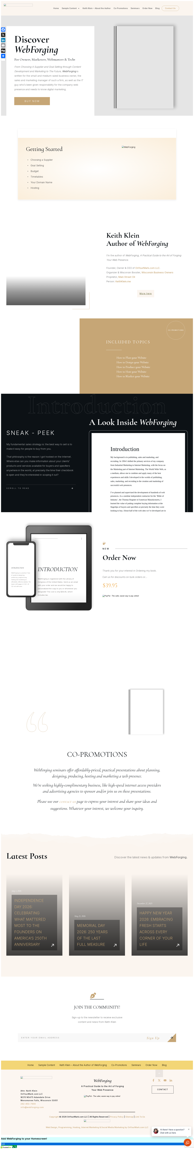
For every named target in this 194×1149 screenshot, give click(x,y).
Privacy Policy (117, 1116)
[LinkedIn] (3, 40)
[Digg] (3, 50)
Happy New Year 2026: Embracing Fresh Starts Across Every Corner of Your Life (160, 915)
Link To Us (140, 1116)
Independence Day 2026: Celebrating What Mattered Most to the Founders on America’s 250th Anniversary (34, 915)
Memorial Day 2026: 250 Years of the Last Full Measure (97, 915)
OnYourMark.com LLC (147, 268)
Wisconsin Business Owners (157, 272)
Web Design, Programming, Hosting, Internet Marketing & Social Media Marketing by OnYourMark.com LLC (97, 1127)
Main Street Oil (126, 277)
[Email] (3, 45)
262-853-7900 (28, 1104)
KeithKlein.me (123, 281)
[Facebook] (3, 29)
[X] (3, 34)
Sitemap (129, 1116)
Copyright (54, 1116)
